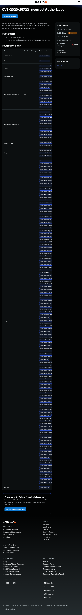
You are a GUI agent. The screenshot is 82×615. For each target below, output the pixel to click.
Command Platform (10, 530)
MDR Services (8, 535)
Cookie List (49, 605)
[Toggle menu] (79, 2)
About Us (46, 524)
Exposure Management (12, 532)
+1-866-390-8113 (9, 583)
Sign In (45, 562)
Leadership (47, 527)
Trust (42, 605)
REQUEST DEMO (10, 16)
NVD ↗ (59, 65)
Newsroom (47, 529)
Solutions (6, 537)
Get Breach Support (11, 550)
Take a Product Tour (11, 548)
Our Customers (49, 532)
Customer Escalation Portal (53, 574)
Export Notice (35, 605)
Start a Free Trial (9, 545)
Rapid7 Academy (49, 572)
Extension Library (49, 569)
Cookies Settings (9, 609)
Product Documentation (52, 567)
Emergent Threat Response (13, 564)
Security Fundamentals (12, 574)
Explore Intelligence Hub (15, 509)
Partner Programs (50, 534)
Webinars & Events (10, 567)
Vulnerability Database (11, 572)
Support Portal (48, 564)
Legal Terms (14, 605)
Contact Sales (8, 553)
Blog (5, 562)
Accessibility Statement (61, 605)
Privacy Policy (24, 605)
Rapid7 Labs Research (11, 569)
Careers (46, 539)
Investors (46, 537)
